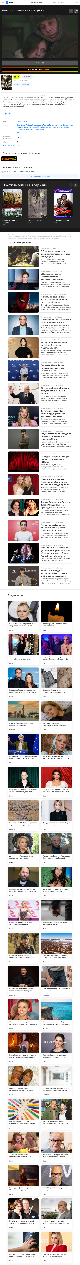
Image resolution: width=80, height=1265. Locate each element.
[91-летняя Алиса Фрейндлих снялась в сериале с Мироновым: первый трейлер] (23, 948)
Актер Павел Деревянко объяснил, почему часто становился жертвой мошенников (53, 528)
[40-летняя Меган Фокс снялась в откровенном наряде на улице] (56, 882)
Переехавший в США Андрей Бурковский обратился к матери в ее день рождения (56, 322)
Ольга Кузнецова (30, 127)
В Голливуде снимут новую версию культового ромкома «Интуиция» (55, 254)
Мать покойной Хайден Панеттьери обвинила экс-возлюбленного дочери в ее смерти (55, 482)
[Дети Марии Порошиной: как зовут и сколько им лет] (23, 849)
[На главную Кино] (11, 2)
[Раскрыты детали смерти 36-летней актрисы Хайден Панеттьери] (56, 1247)
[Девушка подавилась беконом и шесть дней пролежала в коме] (56, 1081)
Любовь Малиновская (34, 125)
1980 (14, 80)
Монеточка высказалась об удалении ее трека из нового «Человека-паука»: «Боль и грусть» (55, 551)
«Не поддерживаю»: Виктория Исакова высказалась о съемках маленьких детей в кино (53, 277)
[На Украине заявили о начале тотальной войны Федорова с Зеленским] (23, 981)
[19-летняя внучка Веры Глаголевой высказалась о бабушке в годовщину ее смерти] (23, 1147)
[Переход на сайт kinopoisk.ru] (9, 159)
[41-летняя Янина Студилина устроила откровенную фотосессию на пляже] (23, 915)
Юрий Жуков (63, 125)
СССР (19, 133)
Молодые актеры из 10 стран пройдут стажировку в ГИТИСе (55, 459)
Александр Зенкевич (25, 129)
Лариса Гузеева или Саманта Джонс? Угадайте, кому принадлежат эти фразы (56, 505)
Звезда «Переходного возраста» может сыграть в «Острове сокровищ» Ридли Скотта (54, 573)
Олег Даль (21, 125)
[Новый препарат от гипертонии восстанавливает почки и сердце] (23, 1247)
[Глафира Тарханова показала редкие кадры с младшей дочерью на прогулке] (56, 1048)
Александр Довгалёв (61, 127)
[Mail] (7, 2)
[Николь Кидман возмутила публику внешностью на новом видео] (56, 1214)
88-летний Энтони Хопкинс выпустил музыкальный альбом (55, 391)
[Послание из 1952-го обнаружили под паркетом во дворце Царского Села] (23, 815)
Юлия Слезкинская (44, 127)
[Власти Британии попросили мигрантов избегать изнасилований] (23, 716)
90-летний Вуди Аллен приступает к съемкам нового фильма (52, 368)
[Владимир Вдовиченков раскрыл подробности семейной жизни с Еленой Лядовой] (23, 683)
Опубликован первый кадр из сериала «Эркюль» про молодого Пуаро (56, 436)
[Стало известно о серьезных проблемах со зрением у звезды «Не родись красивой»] (23, 1014)
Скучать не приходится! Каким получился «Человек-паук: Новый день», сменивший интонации (55, 300)
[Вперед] (76, 185)
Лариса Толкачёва (50, 125)
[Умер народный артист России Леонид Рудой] (56, 616)
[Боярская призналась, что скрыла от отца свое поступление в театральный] (23, 782)
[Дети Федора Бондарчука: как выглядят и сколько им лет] (56, 1180)
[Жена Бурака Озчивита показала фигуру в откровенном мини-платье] (23, 1048)
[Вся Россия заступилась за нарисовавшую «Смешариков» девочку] (23, 1114)
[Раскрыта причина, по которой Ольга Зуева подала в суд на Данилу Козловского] (23, 1214)
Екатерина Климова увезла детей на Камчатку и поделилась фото (55, 345)
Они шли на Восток (61, 220)
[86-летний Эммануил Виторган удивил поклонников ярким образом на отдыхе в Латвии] (56, 1147)
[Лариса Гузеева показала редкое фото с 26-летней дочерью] (23, 649)
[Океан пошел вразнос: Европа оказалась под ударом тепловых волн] (56, 1014)
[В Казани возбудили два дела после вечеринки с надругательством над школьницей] (56, 915)
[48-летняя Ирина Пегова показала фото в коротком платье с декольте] (56, 749)
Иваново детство (35, 220)
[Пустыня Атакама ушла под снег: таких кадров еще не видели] (56, 948)
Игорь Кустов (39, 129)
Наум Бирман (22, 121)
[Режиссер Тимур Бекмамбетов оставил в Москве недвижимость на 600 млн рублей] (23, 882)
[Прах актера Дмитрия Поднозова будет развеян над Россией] (56, 849)
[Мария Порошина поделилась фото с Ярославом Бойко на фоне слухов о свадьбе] (56, 649)
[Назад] (71, 185)
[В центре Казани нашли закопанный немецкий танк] (56, 683)
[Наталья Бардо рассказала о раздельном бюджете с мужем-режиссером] (56, 1114)
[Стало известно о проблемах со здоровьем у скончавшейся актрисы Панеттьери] (23, 616)
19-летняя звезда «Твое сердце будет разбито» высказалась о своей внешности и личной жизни (55, 414)
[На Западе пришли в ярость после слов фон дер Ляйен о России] (23, 749)
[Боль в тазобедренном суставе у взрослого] (56, 981)
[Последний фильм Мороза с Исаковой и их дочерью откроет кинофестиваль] (23, 1180)
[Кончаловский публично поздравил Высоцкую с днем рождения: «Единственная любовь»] (23, 1081)
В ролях (5, 125)
